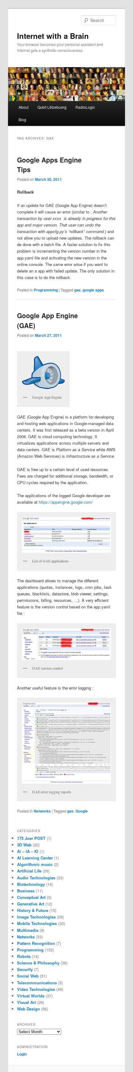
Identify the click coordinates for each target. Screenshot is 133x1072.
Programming (46, 290)
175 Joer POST (31, 838)
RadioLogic (85, 107)
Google (81, 811)
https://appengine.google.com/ (66, 502)
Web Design (28, 1009)
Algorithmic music (35, 864)
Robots (24, 956)
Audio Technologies (36, 878)
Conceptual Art (31, 897)
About (23, 107)
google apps (93, 290)
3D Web (24, 845)
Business (26, 891)
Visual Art (26, 1002)
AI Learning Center (35, 858)
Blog (22, 119)
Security (25, 969)
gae (77, 290)
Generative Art (30, 904)
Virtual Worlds (31, 996)
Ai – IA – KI (27, 851)
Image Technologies (36, 917)
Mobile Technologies (37, 923)
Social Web (28, 976)
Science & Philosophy (38, 963)
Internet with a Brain (53, 35)
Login (22, 1054)
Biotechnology (31, 884)
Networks (42, 811)
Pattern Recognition (36, 943)
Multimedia (27, 930)
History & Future (32, 910)
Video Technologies (36, 989)
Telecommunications (37, 983)
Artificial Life (29, 871)
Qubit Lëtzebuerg (51, 107)
